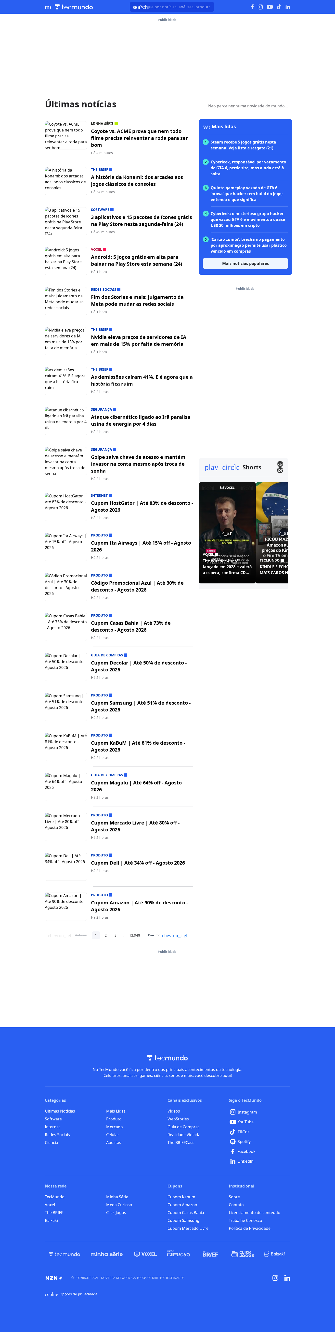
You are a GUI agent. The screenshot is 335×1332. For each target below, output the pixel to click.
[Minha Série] (107, 1254)
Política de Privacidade (250, 1228)
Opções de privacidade (71, 1294)
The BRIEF (54, 1212)
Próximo (169, 935)
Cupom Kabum (181, 1197)
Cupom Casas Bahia (186, 1212)
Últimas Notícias (60, 1111)
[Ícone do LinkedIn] (287, 7)
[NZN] (54, 1278)
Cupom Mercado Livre (188, 1228)
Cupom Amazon (182, 1204)
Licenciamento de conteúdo (254, 1212)
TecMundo (54, 1197)
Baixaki (51, 1220)
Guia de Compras (184, 1126)
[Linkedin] (287, 1278)
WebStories (178, 1119)
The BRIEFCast (181, 1142)
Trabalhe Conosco (245, 1220)
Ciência (51, 1142)
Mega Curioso (119, 1204)
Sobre (234, 1197)
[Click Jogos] (242, 1254)
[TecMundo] (64, 1254)
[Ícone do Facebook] (252, 7)
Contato (236, 1204)
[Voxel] (145, 1254)
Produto (114, 1119)
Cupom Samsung (183, 1220)
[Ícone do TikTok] (279, 6)
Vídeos (174, 1111)
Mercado (114, 1126)
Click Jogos (116, 1212)
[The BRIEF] (210, 1254)
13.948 (134, 935)
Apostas (113, 1142)
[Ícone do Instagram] (260, 7)
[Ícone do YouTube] (270, 7)
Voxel (50, 1204)
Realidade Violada (184, 1134)
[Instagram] (275, 1278)
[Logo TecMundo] (74, 7)
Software (53, 1119)
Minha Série (117, 1197)
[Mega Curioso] (178, 1254)
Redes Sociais (57, 1134)
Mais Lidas (116, 1111)
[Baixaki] (274, 1254)
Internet (52, 1126)
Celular (112, 1134)
